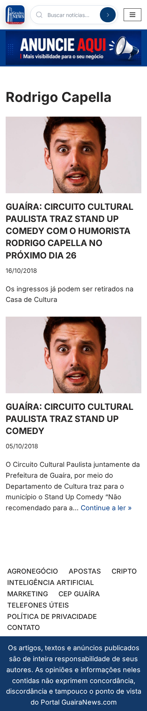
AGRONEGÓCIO (32, 571)
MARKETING (27, 594)
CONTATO (23, 627)
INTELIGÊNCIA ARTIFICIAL (50, 582)
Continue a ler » (106, 508)
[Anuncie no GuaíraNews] (73, 48)
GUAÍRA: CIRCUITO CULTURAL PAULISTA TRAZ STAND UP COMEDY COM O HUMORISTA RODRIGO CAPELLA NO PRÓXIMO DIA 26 (69, 231)
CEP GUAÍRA (79, 594)
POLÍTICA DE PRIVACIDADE (52, 616)
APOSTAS (85, 571)
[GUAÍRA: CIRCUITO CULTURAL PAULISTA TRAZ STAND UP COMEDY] (73, 355)
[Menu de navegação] (132, 14)
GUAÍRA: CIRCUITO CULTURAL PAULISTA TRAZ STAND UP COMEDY (69, 419)
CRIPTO (124, 571)
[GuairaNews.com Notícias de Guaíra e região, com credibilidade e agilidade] (15, 14)
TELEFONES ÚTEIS (38, 605)
